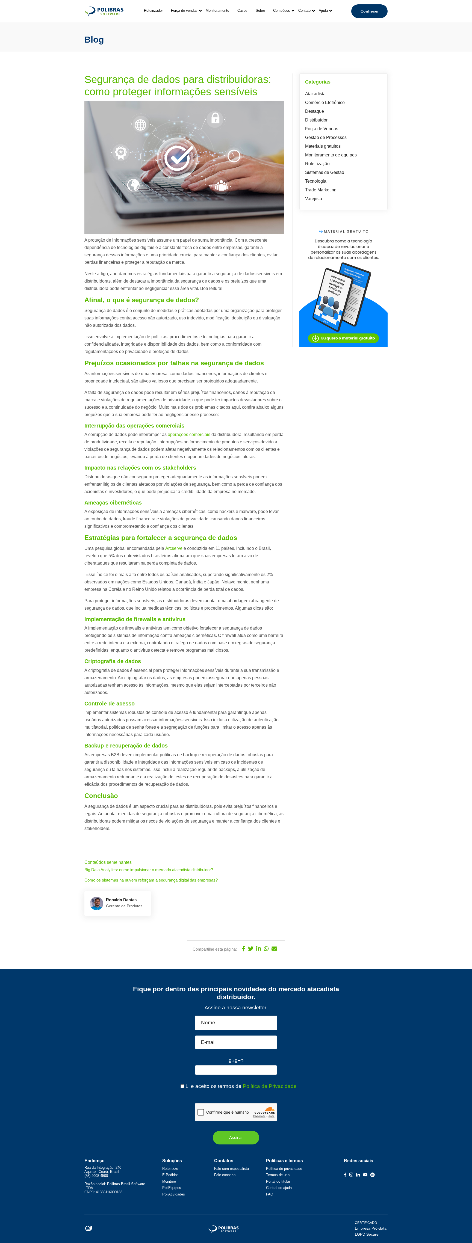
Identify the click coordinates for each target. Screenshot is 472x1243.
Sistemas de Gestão (324, 172)
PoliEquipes (171, 1188)
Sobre (260, 10)
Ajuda (323, 10)
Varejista (313, 198)
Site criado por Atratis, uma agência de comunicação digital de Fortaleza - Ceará (89, 1229)
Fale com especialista (231, 1169)
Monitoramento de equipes (331, 155)
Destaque (314, 111)
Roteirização (317, 163)
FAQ (269, 1194)
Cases (242, 10)
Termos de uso (278, 1175)
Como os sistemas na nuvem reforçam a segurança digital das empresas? (151, 880)
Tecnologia (315, 181)
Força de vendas (184, 10)
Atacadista (315, 93)
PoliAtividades (173, 1194)
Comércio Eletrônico (325, 102)
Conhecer (370, 11)
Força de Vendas (321, 128)
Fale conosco (224, 1175)
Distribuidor (316, 120)
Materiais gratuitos (323, 146)
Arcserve (174, 548)
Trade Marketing (321, 190)
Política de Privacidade (270, 1086)
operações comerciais (189, 434)
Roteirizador (153, 10)
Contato (304, 10)
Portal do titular (278, 1181)
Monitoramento (217, 10)
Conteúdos (281, 10)
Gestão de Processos (326, 137)
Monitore (169, 1181)
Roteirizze (170, 1169)
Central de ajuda (279, 1188)
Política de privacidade (284, 1169)
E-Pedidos (170, 1175)
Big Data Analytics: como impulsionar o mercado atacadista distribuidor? (148, 869)
